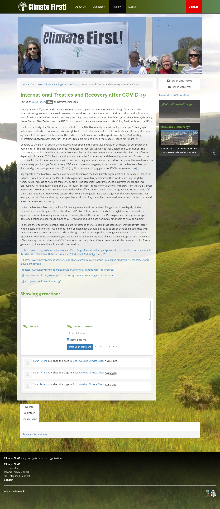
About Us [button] (80, 7)
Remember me (78, 340)
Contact (8, 480)
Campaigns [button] (99, 7)
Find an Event (29, 419)
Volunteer (29, 413)
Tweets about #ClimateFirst (174, 95)
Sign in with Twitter (181, 81)
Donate (29, 407)
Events (132, 7)
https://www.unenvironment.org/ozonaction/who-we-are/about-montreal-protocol (69, 270)
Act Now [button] (117, 7)
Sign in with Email (181, 87)
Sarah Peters (39, 102)
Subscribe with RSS (36, 434)
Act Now (38, 84)
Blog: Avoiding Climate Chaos (62, 84)
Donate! (193, 6)
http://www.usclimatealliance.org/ (42, 281)
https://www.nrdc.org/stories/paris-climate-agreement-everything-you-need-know (69, 275)
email (20, 491)
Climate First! (12, 458)
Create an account (107, 346)
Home (26, 84)
